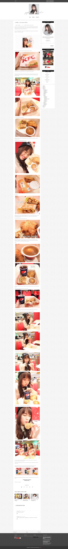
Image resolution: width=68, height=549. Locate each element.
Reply (17, 513)
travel (47, 82)
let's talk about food (47, 79)
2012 (43, 106)
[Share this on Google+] (24, 487)
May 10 (45, 100)
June (44, 94)
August (45, 93)
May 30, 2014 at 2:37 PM (22, 516)
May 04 (45, 101)
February (45, 103)
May (44, 95)
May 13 (45, 99)
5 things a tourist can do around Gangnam (46, 541)
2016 (43, 87)
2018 (43, 85)
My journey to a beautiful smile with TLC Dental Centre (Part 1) (47, 538)
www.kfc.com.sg (26, 480)
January (45, 104)
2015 (43, 88)
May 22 (45, 97)
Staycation (47, 75)
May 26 (45, 96)
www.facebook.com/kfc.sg (27, 479)
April (44, 102)
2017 (43, 86)
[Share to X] (21, 487)
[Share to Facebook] (32, 487)
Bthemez (40, 547)
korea (47, 78)
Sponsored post (47, 74)
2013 (43, 105)
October (45, 91)
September (45, 92)
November (45, 90)
